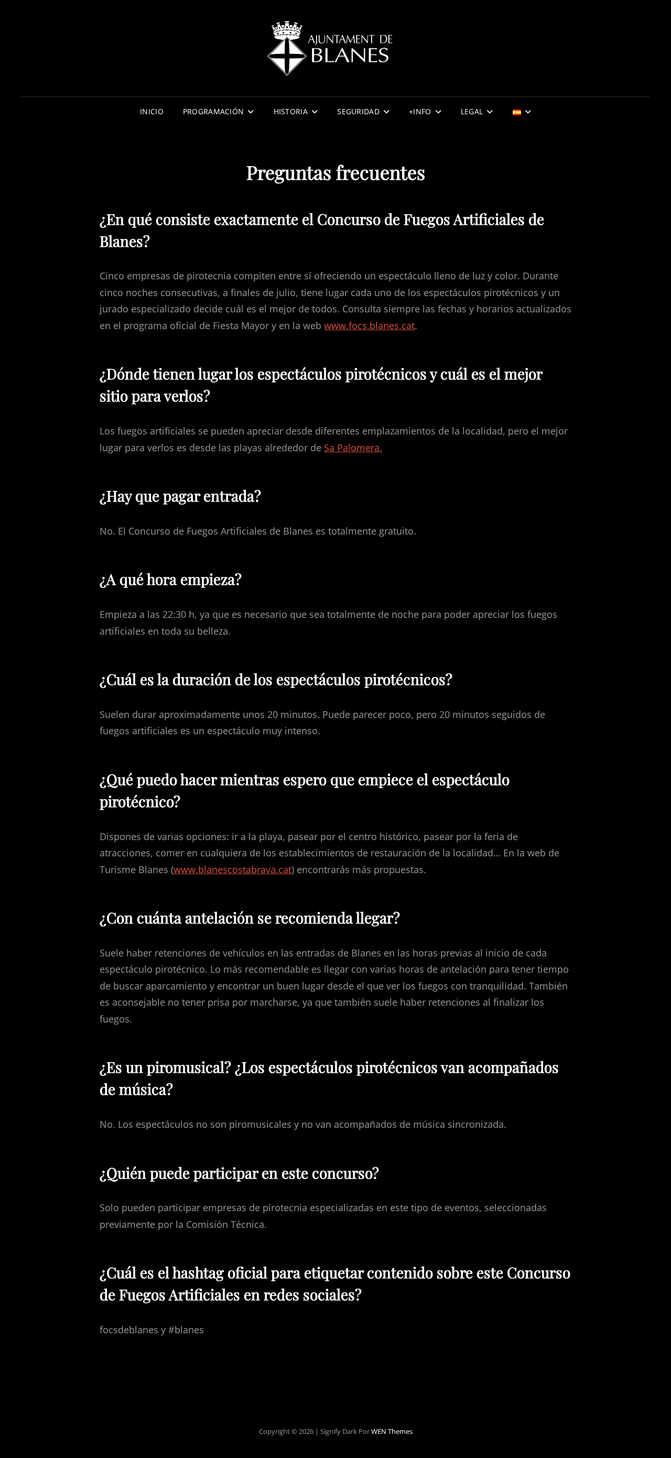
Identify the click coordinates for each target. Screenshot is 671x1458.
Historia (291, 111)
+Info (420, 111)
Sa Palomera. (353, 447)
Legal (472, 111)
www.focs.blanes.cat (369, 325)
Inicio (152, 111)
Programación (213, 111)
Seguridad (358, 111)
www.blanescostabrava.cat (232, 869)
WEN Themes (392, 1431)
